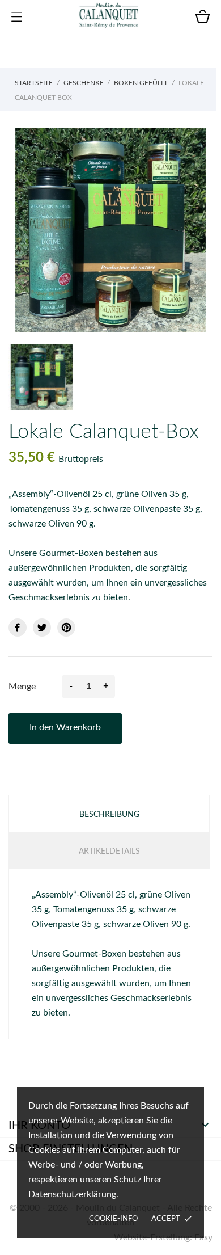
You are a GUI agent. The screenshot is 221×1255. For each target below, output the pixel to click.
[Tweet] (42, 627)
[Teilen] (17, 627)
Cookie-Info (113, 1219)
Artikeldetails (109, 852)
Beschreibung (109, 815)
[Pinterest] (66, 627)
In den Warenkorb (65, 727)
